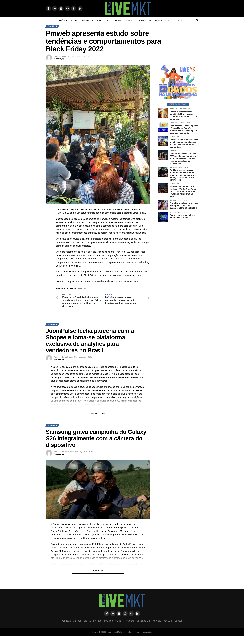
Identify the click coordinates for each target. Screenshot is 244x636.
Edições (181, 20)
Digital (85, 20)
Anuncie (158, 20)
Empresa (96, 20)
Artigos (75, 20)
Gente (118, 20)
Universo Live (144, 20)
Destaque (83, 288)
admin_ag (60, 59)
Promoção (129, 20)
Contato (169, 20)
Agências (63, 20)
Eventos (108, 20)
